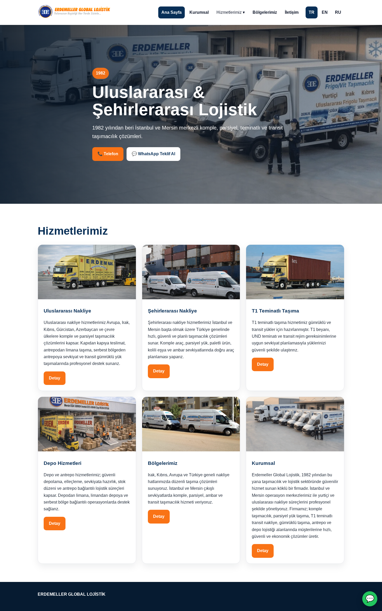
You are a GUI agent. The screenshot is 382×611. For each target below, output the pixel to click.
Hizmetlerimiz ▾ (230, 12)
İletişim (292, 12)
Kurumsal (199, 12)
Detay (54, 378)
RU (338, 12)
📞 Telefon (107, 154)
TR (311, 12)
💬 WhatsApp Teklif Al (153, 154)
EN (325, 12)
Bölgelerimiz (265, 12)
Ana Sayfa (171, 12)
